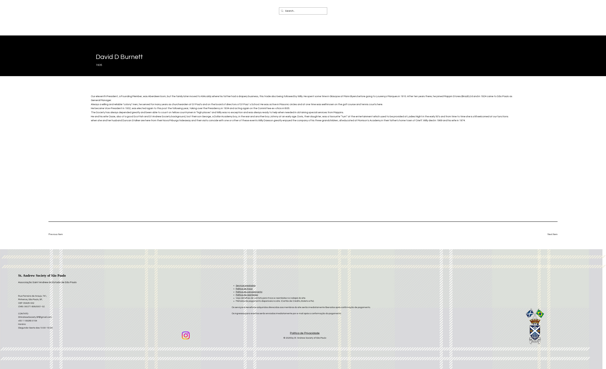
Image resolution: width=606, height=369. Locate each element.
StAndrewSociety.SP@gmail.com (35, 317)
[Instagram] (186, 335)
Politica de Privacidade (305, 333)
